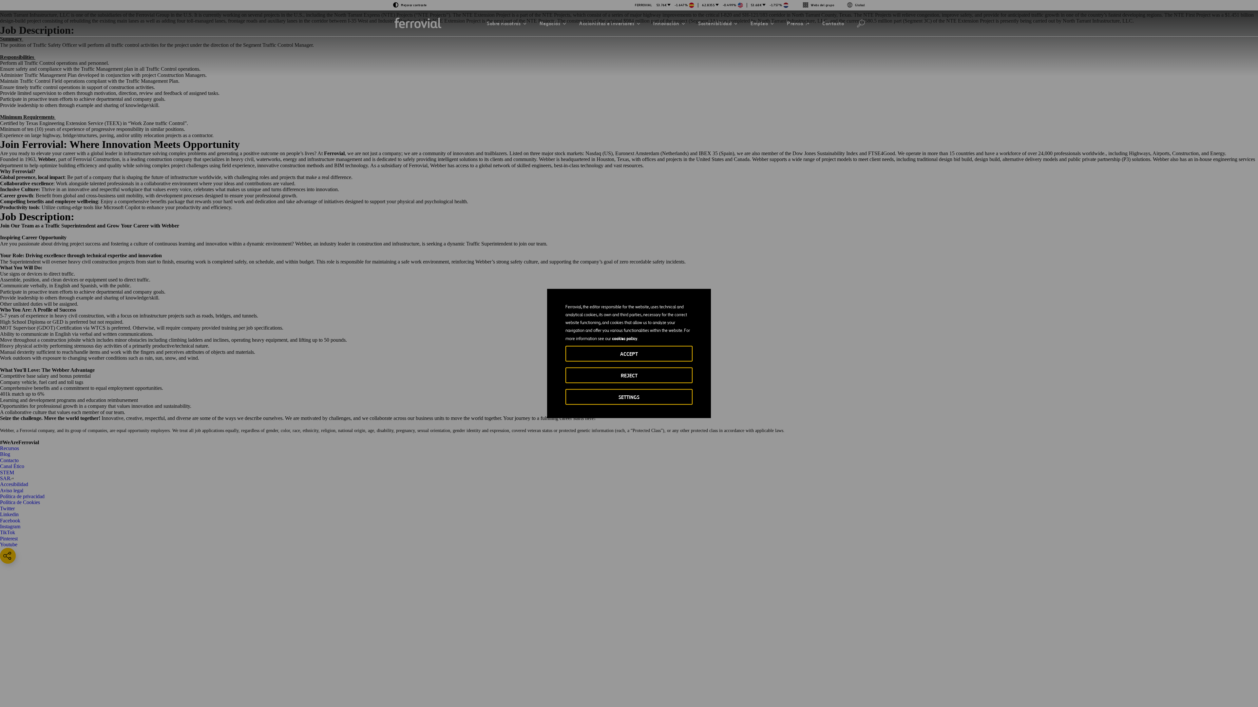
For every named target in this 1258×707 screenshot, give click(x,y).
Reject (629, 375)
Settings (629, 397)
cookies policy (624, 338)
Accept (629, 354)
